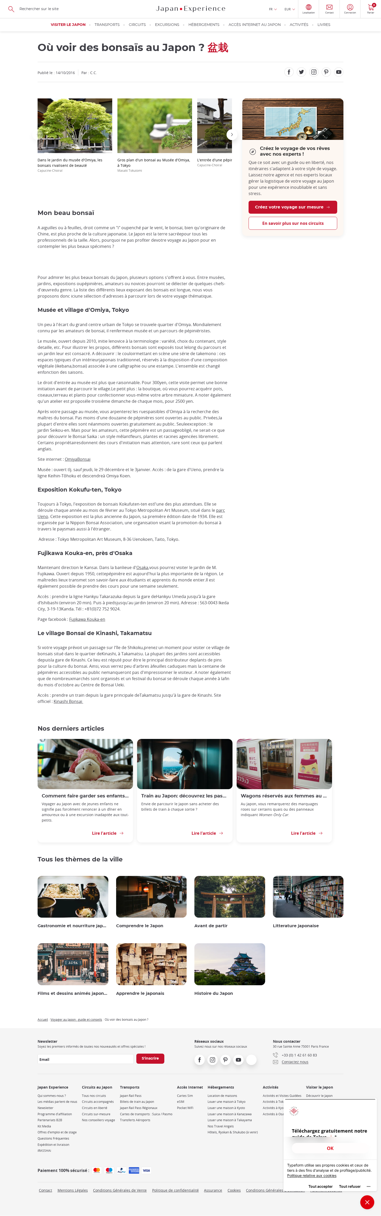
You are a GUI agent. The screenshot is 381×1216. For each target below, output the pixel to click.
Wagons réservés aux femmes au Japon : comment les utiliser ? (284, 796)
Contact (45, 1190)
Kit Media (44, 1126)
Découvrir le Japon (319, 1096)
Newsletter (45, 1108)
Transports (107, 25)
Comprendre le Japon (139, 926)
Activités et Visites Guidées (282, 1096)
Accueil (43, 1019)
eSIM (180, 1102)
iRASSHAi (44, 1151)
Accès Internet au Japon (255, 25)
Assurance (213, 1190)
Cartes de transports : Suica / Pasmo (146, 1114)
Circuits (137, 25)
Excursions (167, 25)
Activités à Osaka (275, 1114)
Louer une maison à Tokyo (226, 1102)
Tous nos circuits (94, 1096)
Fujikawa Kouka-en (87, 619)
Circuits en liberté (94, 1108)
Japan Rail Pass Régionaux (138, 1108)
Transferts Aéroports (135, 1120)
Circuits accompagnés (98, 1102)
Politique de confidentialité (175, 1190)
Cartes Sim (185, 1096)
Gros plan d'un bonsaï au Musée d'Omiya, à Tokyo (153, 164)
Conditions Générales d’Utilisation (275, 1190)
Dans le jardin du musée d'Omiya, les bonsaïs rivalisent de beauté (70, 164)
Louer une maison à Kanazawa (230, 1114)
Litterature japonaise (296, 926)
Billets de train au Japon (137, 1102)
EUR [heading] (288, 9)
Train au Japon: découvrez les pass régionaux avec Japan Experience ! (184, 796)
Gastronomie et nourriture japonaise (73, 926)
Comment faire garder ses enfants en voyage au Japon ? (85, 796)
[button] (37, 134)
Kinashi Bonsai (68, 701)
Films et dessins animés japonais (73, 993)
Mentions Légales (73, 1190)
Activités (299, 25)
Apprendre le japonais (140, 993)
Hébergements (204, 25)
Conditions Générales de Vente (120, 1190)
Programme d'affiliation (55, 1114)
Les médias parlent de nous (57, 1102)
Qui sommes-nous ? (52, 1096)
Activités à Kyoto (274, 1108)
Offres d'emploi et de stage (57, 1132)
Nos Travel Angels (221, 1126)
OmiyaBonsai (77, 459)
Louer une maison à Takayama (230, 1120)
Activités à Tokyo (275, 1102)
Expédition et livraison (53, 1145)
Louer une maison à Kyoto (226, 1108)
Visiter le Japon (68, 25)
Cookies (234, 1190)
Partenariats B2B (50, 1120)
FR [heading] (270, 9)
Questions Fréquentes (53, 1138)
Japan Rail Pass (131, 1096)
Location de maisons (222, 1096)
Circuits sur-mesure (96, 1114)
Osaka (142, 567)
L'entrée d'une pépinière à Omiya (226, 162)
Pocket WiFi (185, 1108)
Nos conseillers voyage (98, 1120)
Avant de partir (211, 926)
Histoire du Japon (213, 993)
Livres (324, 25)
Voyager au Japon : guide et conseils (76, 1019)
